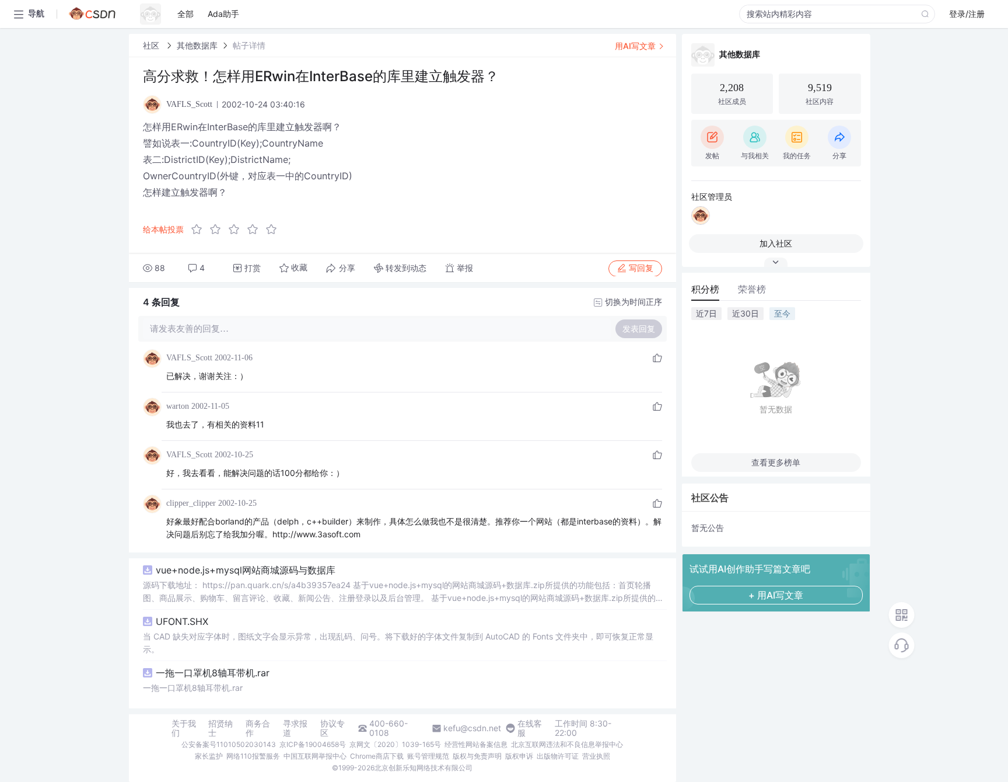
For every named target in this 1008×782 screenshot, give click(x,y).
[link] (152, 45)
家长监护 (209, 756)
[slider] (237, 229)
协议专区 (332, 728)
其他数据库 (197, 45)
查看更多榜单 (775, 462)
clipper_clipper (191, 503)
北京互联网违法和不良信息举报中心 (567, 744)
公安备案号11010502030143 (228, 744)
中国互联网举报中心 (315, 756)
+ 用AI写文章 (775, 595)
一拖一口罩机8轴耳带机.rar (213, 673)
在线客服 (529, 728)
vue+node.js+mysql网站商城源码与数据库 (245, 570)
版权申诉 (519, 756)
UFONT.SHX (182, 621)
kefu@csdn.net (472, 728)
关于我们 (184, 728)
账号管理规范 (428, 756)
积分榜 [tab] (705, 289)
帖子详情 (249, 45)
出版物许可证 (558, 756)
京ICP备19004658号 (312, 744)
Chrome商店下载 (377, 756)
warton (177, 406)
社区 (152, 45)
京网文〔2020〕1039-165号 (395, 744)
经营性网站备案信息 (476, 744)
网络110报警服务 (253, 756)
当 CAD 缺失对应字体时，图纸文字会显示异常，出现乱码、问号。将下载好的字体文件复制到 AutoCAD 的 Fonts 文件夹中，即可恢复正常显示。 (398, 642)
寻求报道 (295, 728)
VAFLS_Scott (189, 357)
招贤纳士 (220, 728)
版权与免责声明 (477, 756)
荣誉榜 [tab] (752, 289)
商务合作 (258, 728)
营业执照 (596, 756)
